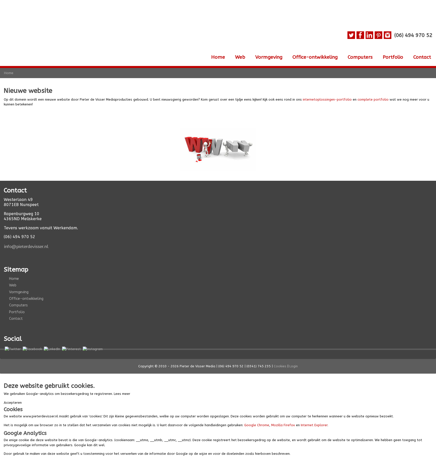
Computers (360, 57)
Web (240, 57)
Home (218, 57)
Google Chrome (256, 425)
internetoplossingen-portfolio (327, 99)
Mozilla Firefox (283, 425)
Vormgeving (268, 57)
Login (293, 366)
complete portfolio (373, 99)
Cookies (280, 366)
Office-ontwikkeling (315, 57)
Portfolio (393, 57)
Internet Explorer (314, 425)
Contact (422, 57)
